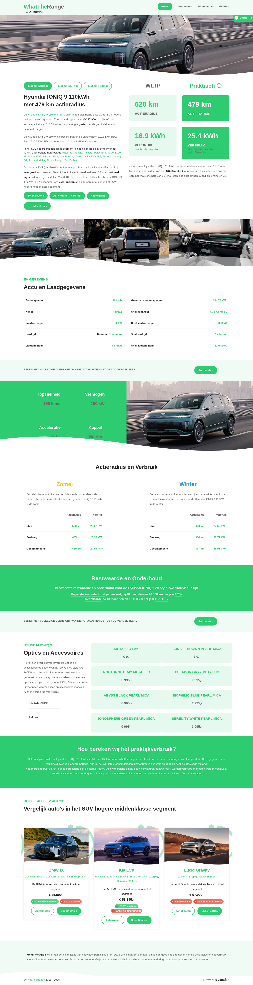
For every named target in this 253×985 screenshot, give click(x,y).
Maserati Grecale (73, 152)
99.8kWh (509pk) (104, 876)
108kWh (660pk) (35, 876)
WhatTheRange (35, 979)
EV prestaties (205, 6)
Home (165, 6)
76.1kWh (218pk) (148, 876)
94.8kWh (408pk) (77, 876)
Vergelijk (246, 17)
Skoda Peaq (54, 160)
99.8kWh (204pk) (126, 881)
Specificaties (69, 911)
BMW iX (108, 156)
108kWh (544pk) (56, 876)
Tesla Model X (38, 160)
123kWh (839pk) (187, 876)
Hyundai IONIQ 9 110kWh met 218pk (49, 114)
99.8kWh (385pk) (126, 876)
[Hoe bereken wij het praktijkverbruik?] (219, 86)
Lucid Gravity (82, 156)
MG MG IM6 (70, 160)
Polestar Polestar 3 (95, 152)
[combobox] (44, 702)
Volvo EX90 (114, 152)
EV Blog (224, 6)
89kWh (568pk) (207, 876)
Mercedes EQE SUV (36, 156)
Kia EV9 (54, 156)
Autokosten (184, 6)
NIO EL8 (97, 156)
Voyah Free (66, 156)
